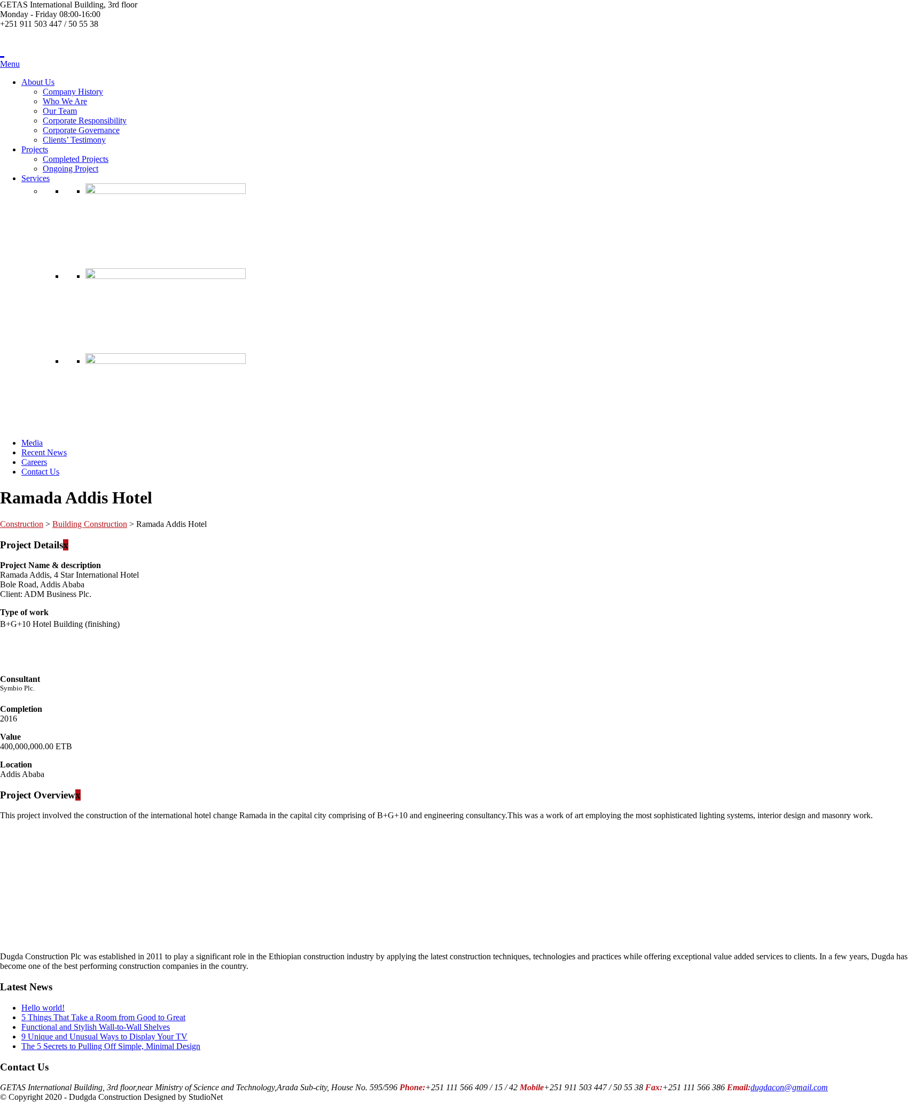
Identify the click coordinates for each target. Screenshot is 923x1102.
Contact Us (40, 471)
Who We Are (65, 101)
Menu (10, 63)
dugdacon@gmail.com (789, 1087)
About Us (37, 82)
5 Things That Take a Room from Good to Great (103, 1017)
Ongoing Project (70, 168)
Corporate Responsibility (85, 120)
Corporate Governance (81, 130)
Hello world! (43, 1007)
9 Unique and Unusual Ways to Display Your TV (104, 1036)
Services (35, 178)
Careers (34, 462)
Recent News (44, 452)
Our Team (60, 110)
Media (32, 442)
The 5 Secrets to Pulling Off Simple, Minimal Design (110, 1046)
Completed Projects (75, 159)
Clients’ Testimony (74, 139)
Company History (73, 91)
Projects (34, 149)
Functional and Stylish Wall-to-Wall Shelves (95, 1026)
